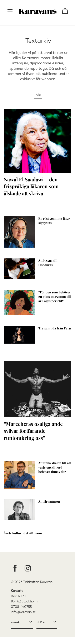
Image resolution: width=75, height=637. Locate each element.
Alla (38, 94)
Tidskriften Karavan (37, 582)
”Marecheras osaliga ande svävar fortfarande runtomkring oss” (33, 430)
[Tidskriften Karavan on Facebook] (15, 568)
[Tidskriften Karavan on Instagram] (28, 568)
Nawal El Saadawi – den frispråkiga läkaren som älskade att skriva (31, 186)
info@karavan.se (23, 612)
